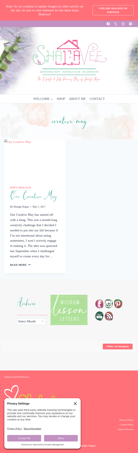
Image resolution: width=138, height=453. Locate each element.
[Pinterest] (130, 24)
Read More (20, 264)
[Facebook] (108, 24)
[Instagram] (123, 24)
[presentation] (34, 159)
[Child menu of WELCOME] (43, 99)
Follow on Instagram (117, 346)
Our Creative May (33, 196)
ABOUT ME (77, 99)
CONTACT (97, 99)
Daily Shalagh (20, 187)
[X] (115, 24)
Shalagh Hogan (21, 206)
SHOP (61, 99)
